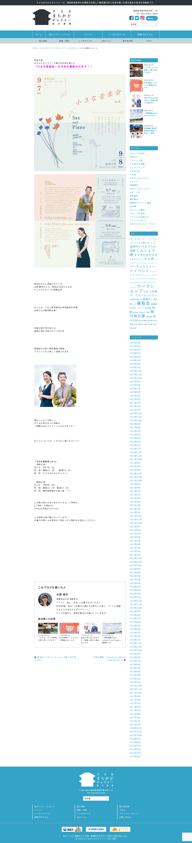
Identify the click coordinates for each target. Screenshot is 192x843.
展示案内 (118, 633)
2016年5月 (135, 752)
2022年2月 (135, 508)
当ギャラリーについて (59, 34)
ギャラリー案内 (137, 210)
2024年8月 (135, 427)
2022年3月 (135, 505)
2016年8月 (135, 742)
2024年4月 (135, 441)
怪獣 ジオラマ (138, 308)
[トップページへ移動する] (51, 16)
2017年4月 (135, 714)
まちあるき (135, 171)
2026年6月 (135, 349)
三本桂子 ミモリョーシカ (144, 293)
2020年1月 (135, 597)
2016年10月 (136, 735)
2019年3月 (135, 632)
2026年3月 (135, 360)
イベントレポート (138, 220)
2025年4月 (135, 399)
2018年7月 (135, 660)
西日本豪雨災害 (144, 321)
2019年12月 (136, 600)
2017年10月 (136, 692)
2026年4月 (135, 356)
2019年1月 (135, 639)
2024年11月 (136, 416)
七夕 (146, 291)
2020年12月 (136, 558)
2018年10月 (136, 650)
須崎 (136, 324)
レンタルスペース (116, 34)
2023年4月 (135, 466)
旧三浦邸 (43, 40)
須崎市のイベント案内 (140, 202)
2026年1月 (135, 367)
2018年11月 (136, 646)
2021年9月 (135, 526)
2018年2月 (135, 678)
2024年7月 (135, 431)
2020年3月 (135, 590)
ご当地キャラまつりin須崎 (143, 246)
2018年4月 (135, 671)
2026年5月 (135, 353)
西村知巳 (154, 321)
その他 (133, 174)
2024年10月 (136, 420)
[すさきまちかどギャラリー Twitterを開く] (137, 17)
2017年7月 (135, 703)
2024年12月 (136, 413)
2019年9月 (135, 611)
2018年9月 (135, 653)
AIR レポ (135, 192)
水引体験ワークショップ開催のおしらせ (68, 638)
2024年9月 (135, 423)
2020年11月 (136, 561)
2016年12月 (136, 728)
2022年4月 (135, 501)
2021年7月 (135, 533)
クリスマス (137, 275)
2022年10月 (136, 480)
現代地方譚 (128, 40)
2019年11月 (136, 604)
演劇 (148, 312)
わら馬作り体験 (137, 163)
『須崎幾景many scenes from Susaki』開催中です (112, 640)
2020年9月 (135, 569)
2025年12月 (136, 370)
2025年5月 (135, 395)
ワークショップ (137, 167)
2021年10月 (136, 522)
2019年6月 (135, 622)
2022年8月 (135, 487)
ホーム (39, 34)
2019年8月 (135, 614)
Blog (150, 18)
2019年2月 (135, 636)
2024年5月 (135, 438)
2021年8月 (135, 530)
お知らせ (54, 633)
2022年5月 (135, 498)
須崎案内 (134, 185)
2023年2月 (135, 470)
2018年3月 (135, 675)
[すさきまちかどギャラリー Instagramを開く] (142, 17)
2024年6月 (135, 434)
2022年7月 (135, 491)
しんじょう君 (136, 160)
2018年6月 (135, 664)
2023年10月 (136, 459)
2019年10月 (136, 607)
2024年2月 (135, 445)
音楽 (132, 324)
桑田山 (135, 312)
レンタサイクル (85, 40)
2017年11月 (136, 689)
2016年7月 (135, 745)
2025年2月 (135, 406)
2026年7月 (135, 346)
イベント (88, 34)
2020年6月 (135, 579)
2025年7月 (135, 388)
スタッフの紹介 (137, 153)
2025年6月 (135, 392)
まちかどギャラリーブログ (143, 224)
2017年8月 (135, 699)
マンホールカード (147, 283)
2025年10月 (136, 378)
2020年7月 (135, 576)
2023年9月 (135, 462)
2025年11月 (136, 374)
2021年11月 (136, 519)
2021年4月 (135, 544)
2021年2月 (135, 551)
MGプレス (106, 40)
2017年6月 (135, 706)
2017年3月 (135, 717)
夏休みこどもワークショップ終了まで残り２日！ (55, 658)
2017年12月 (136, 685)
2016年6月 (135, 749)
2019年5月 (135, 625)
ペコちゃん (152, 279)
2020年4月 (135, 586)
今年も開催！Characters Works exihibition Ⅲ (109, 658)
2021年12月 (136, 515)
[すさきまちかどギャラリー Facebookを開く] (131, 17)
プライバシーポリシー (129, 813)
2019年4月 (135, 629)
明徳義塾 (148, 308)
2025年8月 (135, 385)
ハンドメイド (141, 278)
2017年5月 (135, 710)
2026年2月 (135, 363)
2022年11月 (136, 477)
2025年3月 (135, 402)
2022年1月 (135, 512)
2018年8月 (135, 657)
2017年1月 (135, 724)
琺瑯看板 (149, 317)
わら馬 (149, 259)
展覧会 (143, 303)
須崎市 (140, 324)
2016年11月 (136, 731)
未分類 (133, 206)
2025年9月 (135, 381)
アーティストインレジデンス (146, 263)
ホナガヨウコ (135, 283)
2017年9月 (135, 696)
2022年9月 (135, 484)
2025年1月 (135, 409)
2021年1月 (135, 554)
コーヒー (146, 275)
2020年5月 (135, 583)
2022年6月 (135, 494)
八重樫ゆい (146, 299)
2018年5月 (135, 668)
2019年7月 (135, 618)
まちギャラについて (139, 178)
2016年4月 (135, 756)
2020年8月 (135, 572)
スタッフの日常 (137, 213)
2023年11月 (136, 455)
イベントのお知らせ (71, 633)
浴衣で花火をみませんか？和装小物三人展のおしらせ (90, 640)
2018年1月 (135, 682)
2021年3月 (135, 547)
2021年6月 (135, 537)
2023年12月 (136, 452)
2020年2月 (135, 593)
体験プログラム (145, 34)
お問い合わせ (125, 817)
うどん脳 (140, 242)
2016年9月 (135, 738)
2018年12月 (136, 643)
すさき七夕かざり (146, 255)
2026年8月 (135, 342)
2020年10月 (136, 565)
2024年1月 (135, 448)
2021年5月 (135, 540)
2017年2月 (135, 721)
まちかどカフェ (137, 259)
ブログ (149, 40)
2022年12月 (136, 473)
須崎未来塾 (148, 324)
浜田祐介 (142, 312)
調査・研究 (64, 40)
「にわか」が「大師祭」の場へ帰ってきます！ (48, 638)
